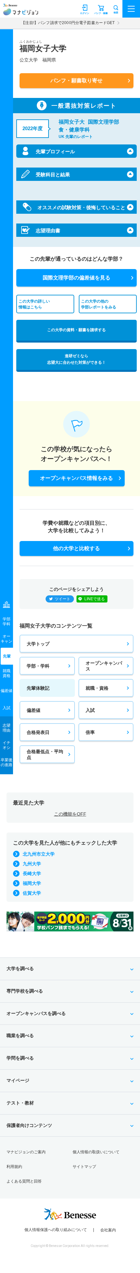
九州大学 (32, 863)
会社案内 (108, 1230)
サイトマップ (84, 1166)
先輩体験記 (38, 688)
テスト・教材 (20, 1102)
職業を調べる (20, 1035)
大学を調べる (20, 968)
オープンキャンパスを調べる (36, 1013)
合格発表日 (38, 732)
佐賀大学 (32, 893)
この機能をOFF (70, 814)
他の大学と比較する (76, 548)
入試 (90, 710)
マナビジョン (20, 11)
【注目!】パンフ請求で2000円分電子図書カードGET (68, 22)
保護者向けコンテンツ (29, 1125)
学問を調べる (20, 1058)
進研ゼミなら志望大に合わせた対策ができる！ (76, 359)
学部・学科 (38, 666)
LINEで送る (94, 599)
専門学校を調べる (25, 991)
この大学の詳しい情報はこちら (34, 304)
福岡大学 (32, 883)
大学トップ (38, 643)
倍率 (90, 732)
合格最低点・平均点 (45, 754)
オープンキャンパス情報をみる (76, 478)
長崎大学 (32, 873)
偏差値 (33, 710)
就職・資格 (97, 688)
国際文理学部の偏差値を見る (76, 277)
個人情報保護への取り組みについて (55, 1229)
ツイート (62, 599)
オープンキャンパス (104, 665)
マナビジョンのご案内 (26, 1152)
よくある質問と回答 (24, 1181)
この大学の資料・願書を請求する (76, 330)
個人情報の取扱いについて (96, 1152)
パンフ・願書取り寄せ (76, 80)
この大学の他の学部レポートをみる (98, 304)
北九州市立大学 (39, 854)
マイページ (18, 1080)
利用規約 (14, 1166)
